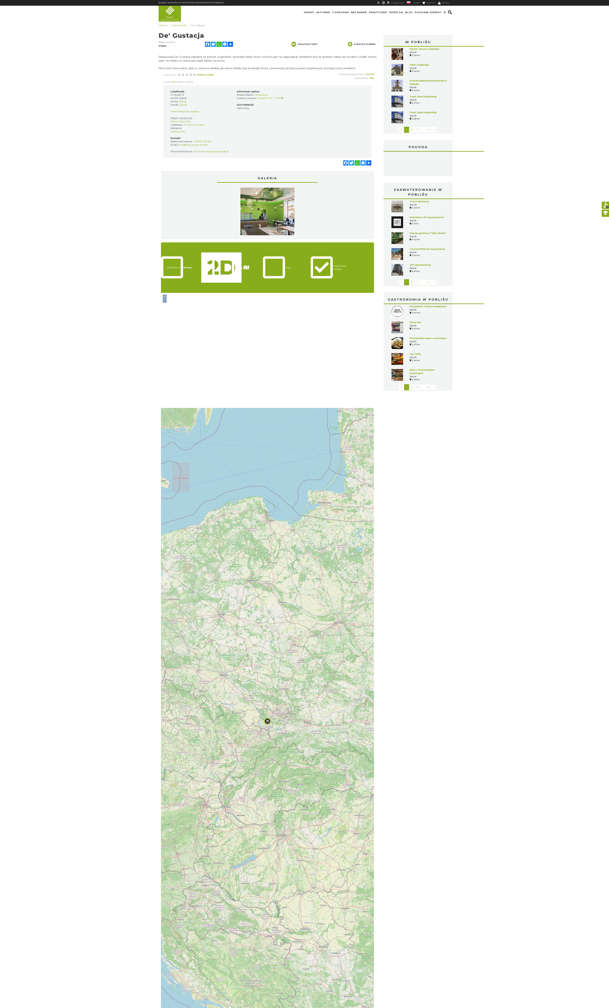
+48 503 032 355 (202, 141)
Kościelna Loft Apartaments (427, 217)
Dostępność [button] (397, 3)
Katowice (418, 164)
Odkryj (309, 12)
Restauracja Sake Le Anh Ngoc (428, 338)
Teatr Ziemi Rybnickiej (423, 96)
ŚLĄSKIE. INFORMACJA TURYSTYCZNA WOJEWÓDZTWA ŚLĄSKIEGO (191, 2)
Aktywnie (323, 12)
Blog (409, 12)
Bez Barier (359, 12)
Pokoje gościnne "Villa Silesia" (428, 233)
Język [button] (416, 3)
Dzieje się (396, 12)
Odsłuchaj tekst (308, 44)
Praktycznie (378, 12)
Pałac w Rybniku (419, 64)
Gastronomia (177, 131)
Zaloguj (445, 3)
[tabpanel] (267, 212)
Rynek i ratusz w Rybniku (425, 49)
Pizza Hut (415, 322)
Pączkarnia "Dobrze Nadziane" (428, 306)
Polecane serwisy (428, 12)
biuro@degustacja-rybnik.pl (193, 144)
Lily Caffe (415, 354)
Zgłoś (370, 74)
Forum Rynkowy (419, 201)
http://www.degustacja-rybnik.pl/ (211, 151)
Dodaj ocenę (205, 74)
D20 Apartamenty (420, 265)
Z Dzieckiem (340, 12)
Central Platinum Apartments (427, 249)
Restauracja (261, 94)
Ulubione (430, 3)
